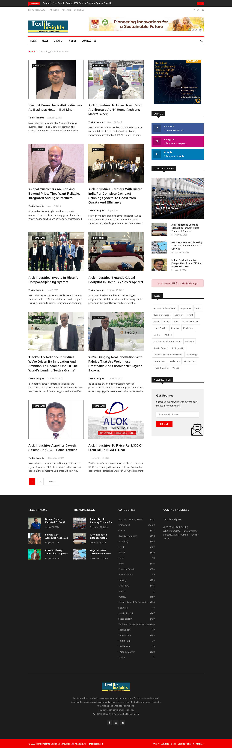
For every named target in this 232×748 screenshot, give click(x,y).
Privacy (156, 743)
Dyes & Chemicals (162, 314)
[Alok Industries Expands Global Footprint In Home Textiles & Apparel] (160, 230)
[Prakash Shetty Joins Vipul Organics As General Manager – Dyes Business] (35, 555)
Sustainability (178, 348)
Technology (191, 354)
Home (33, 40)
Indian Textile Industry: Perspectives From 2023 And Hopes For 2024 (186, 263)
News (45, 40)
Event (190, 314)
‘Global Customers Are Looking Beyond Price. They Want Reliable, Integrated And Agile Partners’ (54, 193)
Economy (179, 314)
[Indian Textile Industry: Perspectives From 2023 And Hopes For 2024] (160, 265)
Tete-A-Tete (38, 150)
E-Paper (58, 40)
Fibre (176, 321)
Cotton (198, 308)
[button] (198, 3)
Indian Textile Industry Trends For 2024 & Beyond (101, 522)
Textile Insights (36, 117)
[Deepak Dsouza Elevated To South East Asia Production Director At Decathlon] (35, 524)
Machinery (188, 328)
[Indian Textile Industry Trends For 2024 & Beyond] (80, 524)
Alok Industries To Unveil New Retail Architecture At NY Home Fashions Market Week (115, 109)
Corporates (39, 66)
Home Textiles (99, 66)
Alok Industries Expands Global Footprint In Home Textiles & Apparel (185, 228)
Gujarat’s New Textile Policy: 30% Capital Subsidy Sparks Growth (76, 3)
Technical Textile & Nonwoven (168, 354)
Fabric (167, 321)
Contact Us (79, 9)
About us (54, 9)
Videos (72, 40)
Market (157, 334)
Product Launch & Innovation (167, 341)
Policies (168, 334)
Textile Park (174, 361)
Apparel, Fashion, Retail (165, 308)
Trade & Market (161, 367)
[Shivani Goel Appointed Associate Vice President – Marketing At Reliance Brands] (35, 539)
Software (189, 341)
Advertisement (168, 743)
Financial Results (190, 321)
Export (157, 321)
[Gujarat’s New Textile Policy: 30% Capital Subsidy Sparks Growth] (160, 248)
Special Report (160, 348)
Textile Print (189, 361)
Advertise (66, 9)
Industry (160, 197)
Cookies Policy (184, 743)
